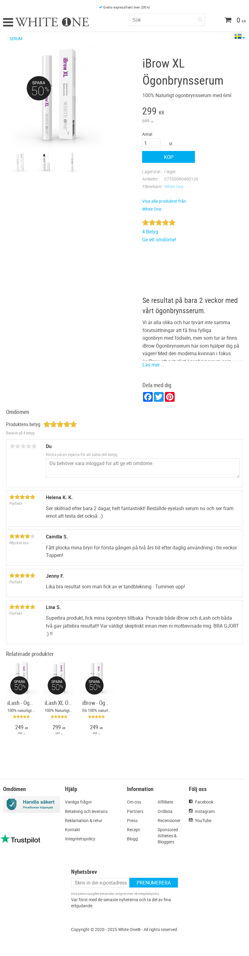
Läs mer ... (153, 364)
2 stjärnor (17, 446)
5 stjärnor (34, 446)
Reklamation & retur (83, 820)
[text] (168, 111)
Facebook (204, 802)
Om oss (134, 802)
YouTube (203, 820)
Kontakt (72, 829)
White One (173, 186)
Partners (135, 811)
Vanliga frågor (78, 802)
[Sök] (200, 18)
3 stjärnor (23, 446)
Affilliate (165, 802)
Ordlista (165, 811)
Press (132, 820)
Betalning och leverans (86, 811)
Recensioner (169, 820)
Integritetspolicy (80, 839)
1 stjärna (12, 446)
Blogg (132, 839)
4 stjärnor (28, 446)
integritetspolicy (148, 893)
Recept (133, 829)
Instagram (205, 811)
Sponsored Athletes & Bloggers (168, 836)
